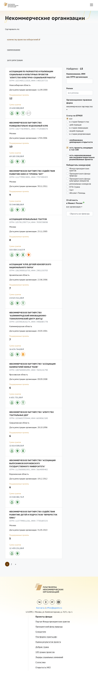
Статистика (40, 662)
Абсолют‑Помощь (77, 193)
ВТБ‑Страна (74, 187)
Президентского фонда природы (79, 174)
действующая (75, 124)
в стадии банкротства (79, 121)
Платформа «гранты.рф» (46, 637)
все (70, 118)
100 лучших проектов (45, 652)
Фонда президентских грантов (79, 169)
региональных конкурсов (80, 183)
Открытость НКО (43, 667)
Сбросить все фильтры (80, 213)
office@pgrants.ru (54, 608)
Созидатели (40, 631)
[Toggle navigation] (91, 5)
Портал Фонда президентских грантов (52, 621)
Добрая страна (42, 647)
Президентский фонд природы (49, 626)
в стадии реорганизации (80, 134)
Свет (71, 190)
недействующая (76, 131)
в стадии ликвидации (78, 127)
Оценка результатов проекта (48, 642)
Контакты (40, 608)
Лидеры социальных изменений (49, 657)
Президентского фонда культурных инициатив (79, 179)
